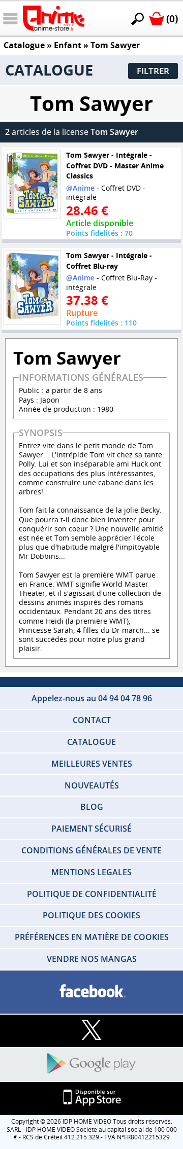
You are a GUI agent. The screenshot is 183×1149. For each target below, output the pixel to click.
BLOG (91, 806)
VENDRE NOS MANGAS (92, 958)
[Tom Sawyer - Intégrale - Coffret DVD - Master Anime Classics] (32, 184)
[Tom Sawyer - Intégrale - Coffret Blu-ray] (32, 287)
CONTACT (92, 720)
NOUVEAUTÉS (92, 785)
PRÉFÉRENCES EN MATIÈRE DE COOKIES (92, 937)
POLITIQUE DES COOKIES (91, 915)
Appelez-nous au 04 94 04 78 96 (92, 698)
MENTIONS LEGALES (91, 872)
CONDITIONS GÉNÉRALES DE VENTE (91, 850)
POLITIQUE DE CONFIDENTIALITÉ (92, 894)
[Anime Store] (53, 18)
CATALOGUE (91, 741)
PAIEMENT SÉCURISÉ (91, 828)
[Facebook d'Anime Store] (91, 992)
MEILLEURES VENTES (91, 763)
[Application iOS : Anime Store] (91, 1098)
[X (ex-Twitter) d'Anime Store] (91, 1031)
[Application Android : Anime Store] (91, 1064)
